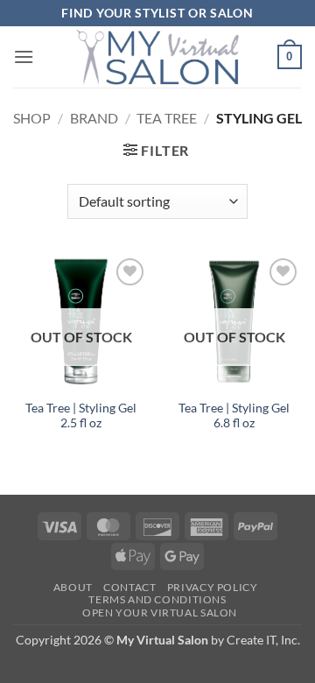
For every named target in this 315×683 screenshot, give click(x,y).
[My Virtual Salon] (157, 57)
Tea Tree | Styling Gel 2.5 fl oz (80, 416)
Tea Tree (166, 117)
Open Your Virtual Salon (159, 612)
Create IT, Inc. (263, 639)
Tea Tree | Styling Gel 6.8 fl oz (234, 416)
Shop (32, 117)
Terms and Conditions (157, 599)
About (73, 587)
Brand (94, 117)
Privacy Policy (212, 587)
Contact (129, 587)
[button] (23, 56)
